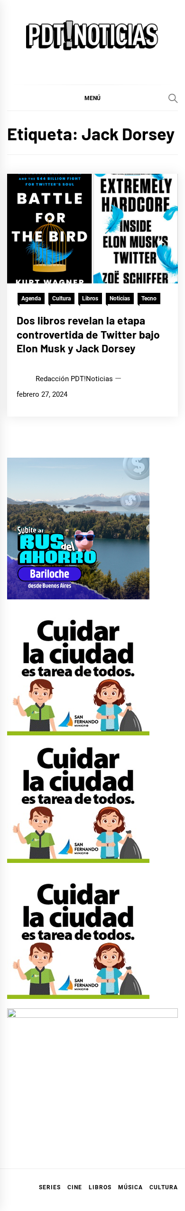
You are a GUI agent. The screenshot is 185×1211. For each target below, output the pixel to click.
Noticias (120, 298)
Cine (74, 1187)
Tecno (149, 298)
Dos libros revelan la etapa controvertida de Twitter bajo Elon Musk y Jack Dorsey (88, 334)
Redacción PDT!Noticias (74, 379)
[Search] (173, 98)
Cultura (61, 298)
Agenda (31, 298)
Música (130, 1187)
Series (50, 1187)
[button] (92, 97)
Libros (90, 298)
